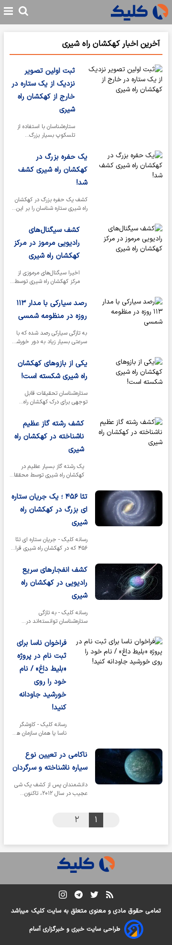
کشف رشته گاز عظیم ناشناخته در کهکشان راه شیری (49, 436)
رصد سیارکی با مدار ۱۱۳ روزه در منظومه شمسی (52, 310)
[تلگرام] (79, 896)
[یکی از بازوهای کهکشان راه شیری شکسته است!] (128, 383)
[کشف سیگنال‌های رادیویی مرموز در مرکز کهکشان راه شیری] (124, 256)
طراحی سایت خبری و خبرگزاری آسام (74, 929)
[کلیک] (139, 12)
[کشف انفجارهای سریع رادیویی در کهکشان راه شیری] (128, 596)
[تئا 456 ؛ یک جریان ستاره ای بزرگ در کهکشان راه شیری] (128, 523)
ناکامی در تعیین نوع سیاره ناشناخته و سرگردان (49, 761)
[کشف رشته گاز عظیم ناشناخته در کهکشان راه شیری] (127, 450)
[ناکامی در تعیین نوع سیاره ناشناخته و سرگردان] (128, 775)
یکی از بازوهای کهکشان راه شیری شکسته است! (52, 370)
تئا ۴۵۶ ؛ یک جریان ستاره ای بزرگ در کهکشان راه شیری (49, 509)
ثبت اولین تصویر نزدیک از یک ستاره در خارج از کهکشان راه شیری (43, 90)
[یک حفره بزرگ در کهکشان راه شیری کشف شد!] (128, 183)
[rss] (109, 896)
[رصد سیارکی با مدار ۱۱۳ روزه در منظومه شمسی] (128, 323)
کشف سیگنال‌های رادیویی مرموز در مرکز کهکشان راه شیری (47, 243)
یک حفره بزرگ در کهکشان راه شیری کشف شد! (52, 170)
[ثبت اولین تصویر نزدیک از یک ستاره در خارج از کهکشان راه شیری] (122, 104)
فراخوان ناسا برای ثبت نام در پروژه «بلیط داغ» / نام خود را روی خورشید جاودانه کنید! (41, 675)
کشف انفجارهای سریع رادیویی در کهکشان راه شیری (54, 583)
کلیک (37, 911)
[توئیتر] (94, 896)
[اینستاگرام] (63, 896)
